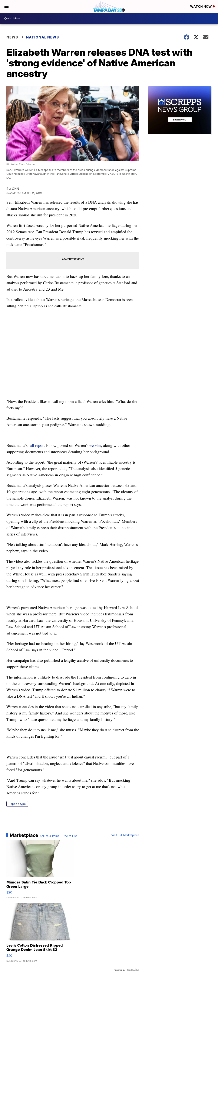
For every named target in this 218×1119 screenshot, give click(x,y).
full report (37, 445)
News (12, 37)
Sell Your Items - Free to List (58, 836)
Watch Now (201, 6)
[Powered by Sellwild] (133, 969)
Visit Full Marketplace (125, 835)
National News (42, 37)
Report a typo (17, 803)
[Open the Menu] (6, 6)
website (95, 445)
